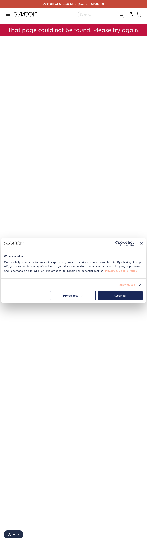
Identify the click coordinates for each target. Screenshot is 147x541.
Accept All (120, 295)
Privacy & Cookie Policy (121, 270)
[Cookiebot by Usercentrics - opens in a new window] (118, 243)
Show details (127, 284)
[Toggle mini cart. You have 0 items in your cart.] (138, 14)
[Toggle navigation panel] (8, 14)
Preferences (70, 295)
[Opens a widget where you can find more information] (13, 534)
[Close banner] (141, 243)
